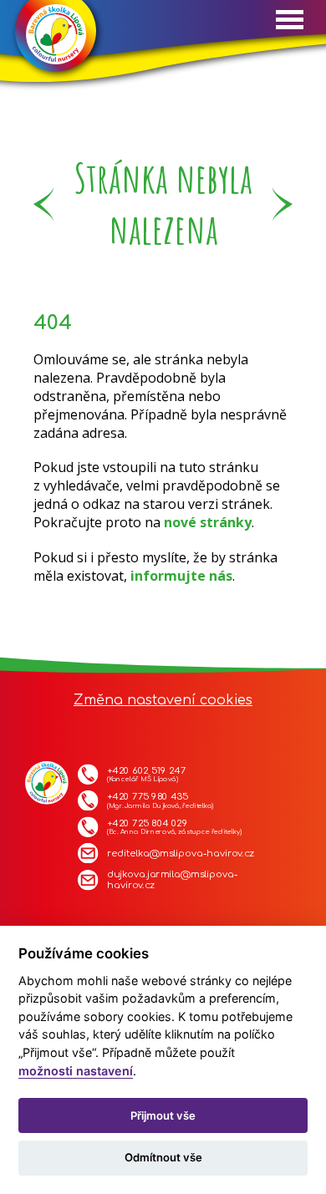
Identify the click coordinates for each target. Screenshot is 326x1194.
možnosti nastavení (75, 1071)
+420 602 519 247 (146, 774)
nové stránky (208, 522)
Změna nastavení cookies (163, 700)
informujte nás (181, 576)
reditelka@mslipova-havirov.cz (180, 853)
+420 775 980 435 (160, 801)
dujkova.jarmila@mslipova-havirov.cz (172, 880)
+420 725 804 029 (174, 827)
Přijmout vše (163, 1115)
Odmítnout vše (163, 1157)
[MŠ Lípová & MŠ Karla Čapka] (56, 39)
